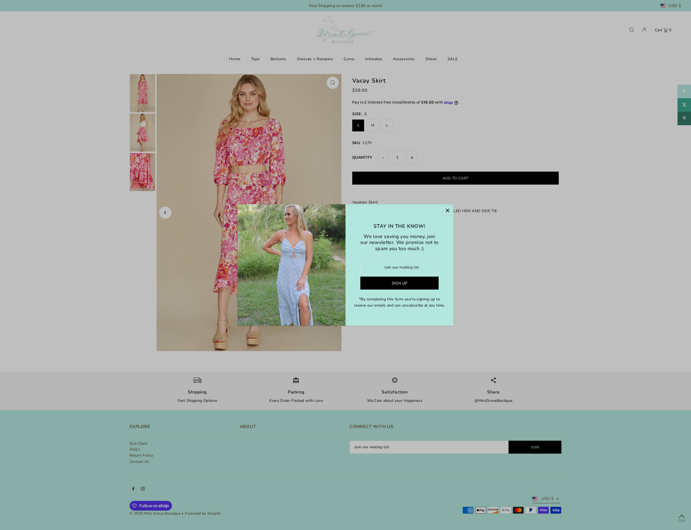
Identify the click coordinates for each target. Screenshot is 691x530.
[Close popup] (447, 210)
